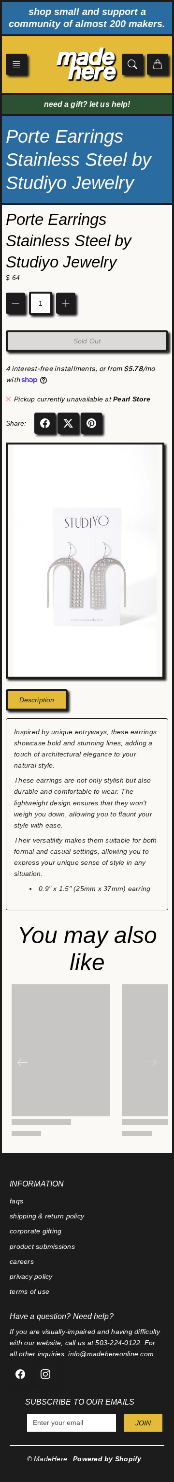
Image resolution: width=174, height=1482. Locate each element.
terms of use (29, 1291)
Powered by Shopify (107, 1459)
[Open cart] (157, 64)
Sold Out (87, 341)
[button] (16, 64)
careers (22, 1261)
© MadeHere (47, 1459)
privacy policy (31, 1276)
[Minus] (15, 303)
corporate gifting (35, 1231)
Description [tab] (36, 700)
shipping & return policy (47, 1216)
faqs (16, 1201)
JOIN (143, 1423)
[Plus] (65, 303)
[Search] (132, 64)
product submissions (42, 1246)
